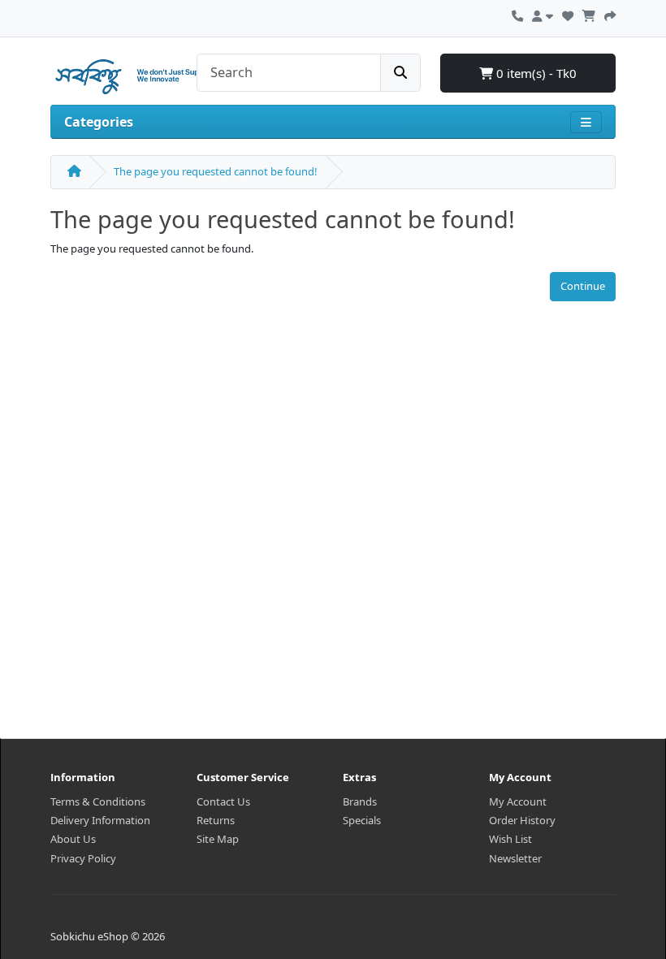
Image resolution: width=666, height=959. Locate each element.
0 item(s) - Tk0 (535, 73)
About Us (73, 839)
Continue (582, 286)
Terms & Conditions (97, 801)
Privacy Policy (83, 858)
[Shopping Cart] (588, 14)
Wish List (510, 839)
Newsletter (515, 858)
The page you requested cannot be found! (216, 171)
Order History (522, 820)
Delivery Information (100, 820)
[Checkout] (610, 14)
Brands (360, 801)
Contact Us (223, 801)
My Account (518, 801)
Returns (216, 820)
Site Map (218, 839)
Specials (362, 820)
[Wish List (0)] (567, 14)
